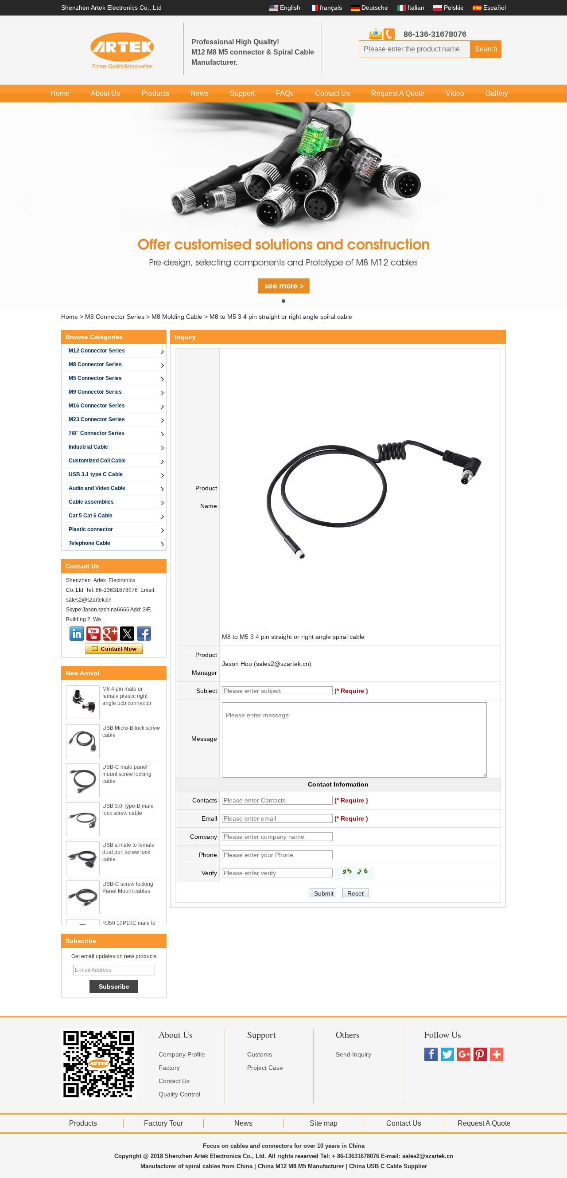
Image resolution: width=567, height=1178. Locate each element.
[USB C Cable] (283, 205)
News (199, 93)
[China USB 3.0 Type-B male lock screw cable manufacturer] (83, 813)
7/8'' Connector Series (96, 433)
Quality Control (179, 1094)
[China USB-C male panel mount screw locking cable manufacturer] (83, 774)
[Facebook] (144, 633)
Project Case (265, 1067)
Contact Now (114, 649)
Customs (259, 1054)
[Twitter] (127, 633)
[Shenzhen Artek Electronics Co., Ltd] (122, 50)
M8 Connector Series (114, 316)
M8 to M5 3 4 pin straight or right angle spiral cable (293, 636)
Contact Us (332, 93)
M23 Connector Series (97, 419)
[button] (277, 301)
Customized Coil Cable (97, 461)
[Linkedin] (77, 633)
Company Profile (182, 1054)
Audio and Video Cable (97, 488)
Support (242, 93)
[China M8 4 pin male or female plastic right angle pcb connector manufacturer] (83, 696)
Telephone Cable (89, 543)
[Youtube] (93, 633)
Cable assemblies (91, 502)
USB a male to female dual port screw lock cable (128, 846)
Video (455, 93)
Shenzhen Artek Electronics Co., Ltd (111, 7)
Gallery (496, 93)
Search (486, 49)
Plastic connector (91, 529)
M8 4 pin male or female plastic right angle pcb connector (126, 690)
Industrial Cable (88, 447)
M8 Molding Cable (176, 316)
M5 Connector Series (95, 378)
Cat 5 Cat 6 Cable (91, 516)
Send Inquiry (353, 1054)
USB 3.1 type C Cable (96, 474)
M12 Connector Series (97, 351)
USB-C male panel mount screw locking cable (126, 768)
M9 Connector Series (95, 392)
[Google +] (110, 633)
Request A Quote (397, 93)
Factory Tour (163, 1123)
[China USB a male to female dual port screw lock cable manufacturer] (83, 852)
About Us (105, 93)
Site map (324, 1123)
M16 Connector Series (97, 406)
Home (60, 93)
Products (155, 93)
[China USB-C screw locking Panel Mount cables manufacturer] (83, 891)
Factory (169, 1067)
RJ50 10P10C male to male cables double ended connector (128, 924)
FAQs (285, 93)
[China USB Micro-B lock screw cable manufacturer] (83, 735)
